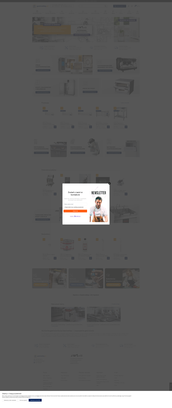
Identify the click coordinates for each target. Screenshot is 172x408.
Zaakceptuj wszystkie (35, 400)
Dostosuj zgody (23, 400)
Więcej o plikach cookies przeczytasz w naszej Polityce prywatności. (16, 397)
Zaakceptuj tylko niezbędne (10, 400)
